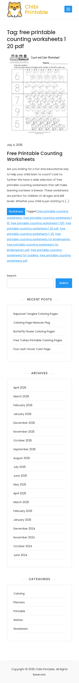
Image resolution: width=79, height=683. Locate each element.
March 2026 (21, 396)
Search (11, 276)
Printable (19, 611)
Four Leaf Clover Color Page (31, 349)
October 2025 (22, 440)
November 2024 (24, 537)
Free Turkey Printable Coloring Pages (37, 340)
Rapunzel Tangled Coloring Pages (35, 314)
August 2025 (21, 458)
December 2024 (24, 528)
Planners (19, 602)
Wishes (18, 620)
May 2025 (19, 484)
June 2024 (20, 555)
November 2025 (24, 432)
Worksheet (16, 211)
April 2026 (19, 387)
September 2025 (24, 449)
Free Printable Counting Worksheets (35, 156)
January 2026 (22, 414)
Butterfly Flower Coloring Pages (34, 331)
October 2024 (22, 546)
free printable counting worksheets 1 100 (37, 223)
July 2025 (19, 467)
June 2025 (20, 476)
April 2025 (19, 493)
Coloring (19, 593)
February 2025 (22, 511)
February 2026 (22, 405)
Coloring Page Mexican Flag (31, 323)
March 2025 (21, 502)
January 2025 (22, 520)
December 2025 (24, 423)
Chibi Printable (36, 9)
